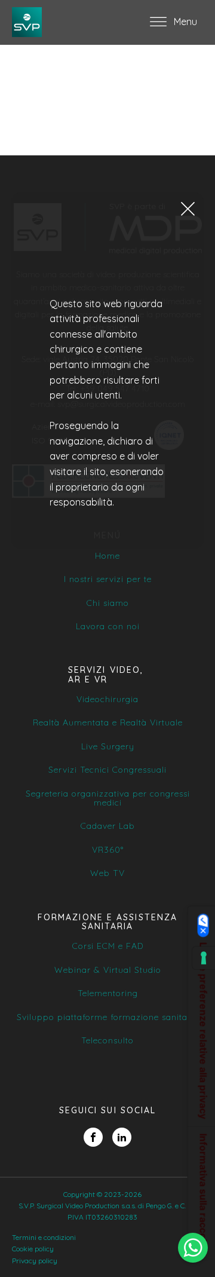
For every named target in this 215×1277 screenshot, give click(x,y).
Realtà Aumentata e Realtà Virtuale (108, 722)
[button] (187, 208)
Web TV (107, 873)
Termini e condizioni (44, 1237)
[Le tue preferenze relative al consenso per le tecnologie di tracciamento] (203, 958)
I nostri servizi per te (108, 579)
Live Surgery (107, 746)
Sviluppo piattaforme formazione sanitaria (108, 1017)
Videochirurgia (107, 699)
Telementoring (108, 993)
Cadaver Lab (108, 826)
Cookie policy (33, 1248)
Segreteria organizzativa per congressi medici (108, 798)
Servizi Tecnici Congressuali (107, 769)
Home (107, 556)
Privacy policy (34, 1260)
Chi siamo (108, 603)
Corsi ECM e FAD (107, 946)
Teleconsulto (107, 1040)
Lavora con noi (108, 626)
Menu (185, 21)
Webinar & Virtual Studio (107, 970)
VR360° (108, 850)
